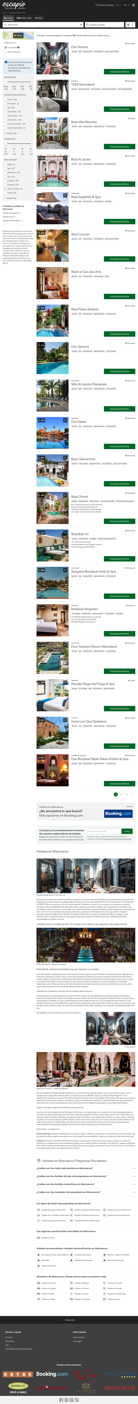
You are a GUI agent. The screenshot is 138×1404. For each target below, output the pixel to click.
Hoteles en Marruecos (17, 13)
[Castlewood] (85, 1387)
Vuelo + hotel (26, 18)
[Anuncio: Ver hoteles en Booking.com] (118, 814)
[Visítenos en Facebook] (61, 1400)
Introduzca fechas (119, 71)
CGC (7, 1345)
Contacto (8, 1337)
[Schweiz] (52, 1388)
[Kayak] (18, 1374)
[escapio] (14, 5)
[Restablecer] (81, 24)
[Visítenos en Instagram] (66, 1400)
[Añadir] (65, 46)
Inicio (5, 13)
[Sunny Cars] (18, 1387)
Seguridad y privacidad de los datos (18, 1349)
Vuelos (40, 18)
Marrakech (51, 981)
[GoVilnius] (119, 1387)
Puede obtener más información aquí (117, 839)
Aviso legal (77, 1341)
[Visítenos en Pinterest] (71, 1400)
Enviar (127, 831)
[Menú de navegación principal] (133, 5)
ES (125, 5)
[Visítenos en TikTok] (77, 1400)
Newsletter (9, 1341)
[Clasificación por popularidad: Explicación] (18, 47)
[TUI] (85, 1374)
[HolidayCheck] (119, 1374)
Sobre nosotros (79, 1337)
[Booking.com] (52, 1374)
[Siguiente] (132, 794)
